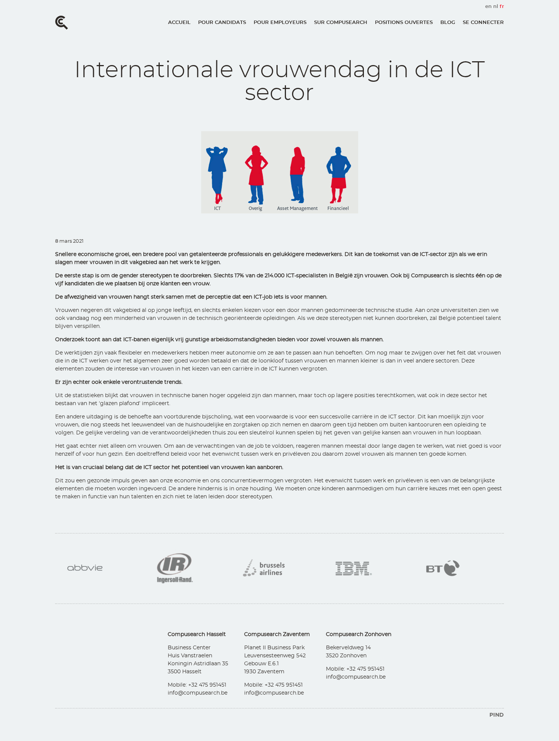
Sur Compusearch (340, 22)
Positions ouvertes (404, 22)
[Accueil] (61, 23)
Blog (447, 22)
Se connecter (483, 22)
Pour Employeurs (280, 22)
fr (502, 6)
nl (495, 6)
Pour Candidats (222, 22)
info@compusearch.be (197, 693)
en (488, 6)
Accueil (179, 22)
